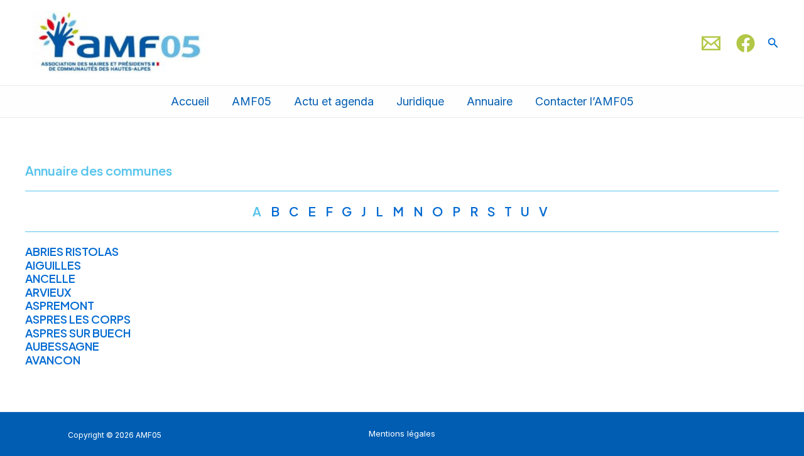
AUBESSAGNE (62, 346)
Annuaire (490, 101)
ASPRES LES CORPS (78, 319)
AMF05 (251, 101)
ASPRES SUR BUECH (78, 333)
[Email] (711, 43)
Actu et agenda (334, 101)
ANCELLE (50, 278)
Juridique (420, 101)
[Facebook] (745, 43)
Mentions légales (402, 433)
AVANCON (52, 360)
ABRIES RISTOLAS (72, 251)
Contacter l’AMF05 (584, 101)
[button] (773, 43)
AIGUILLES (53, 265)
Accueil (190, 101)
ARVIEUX (48, 292)
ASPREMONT (59, 305)
